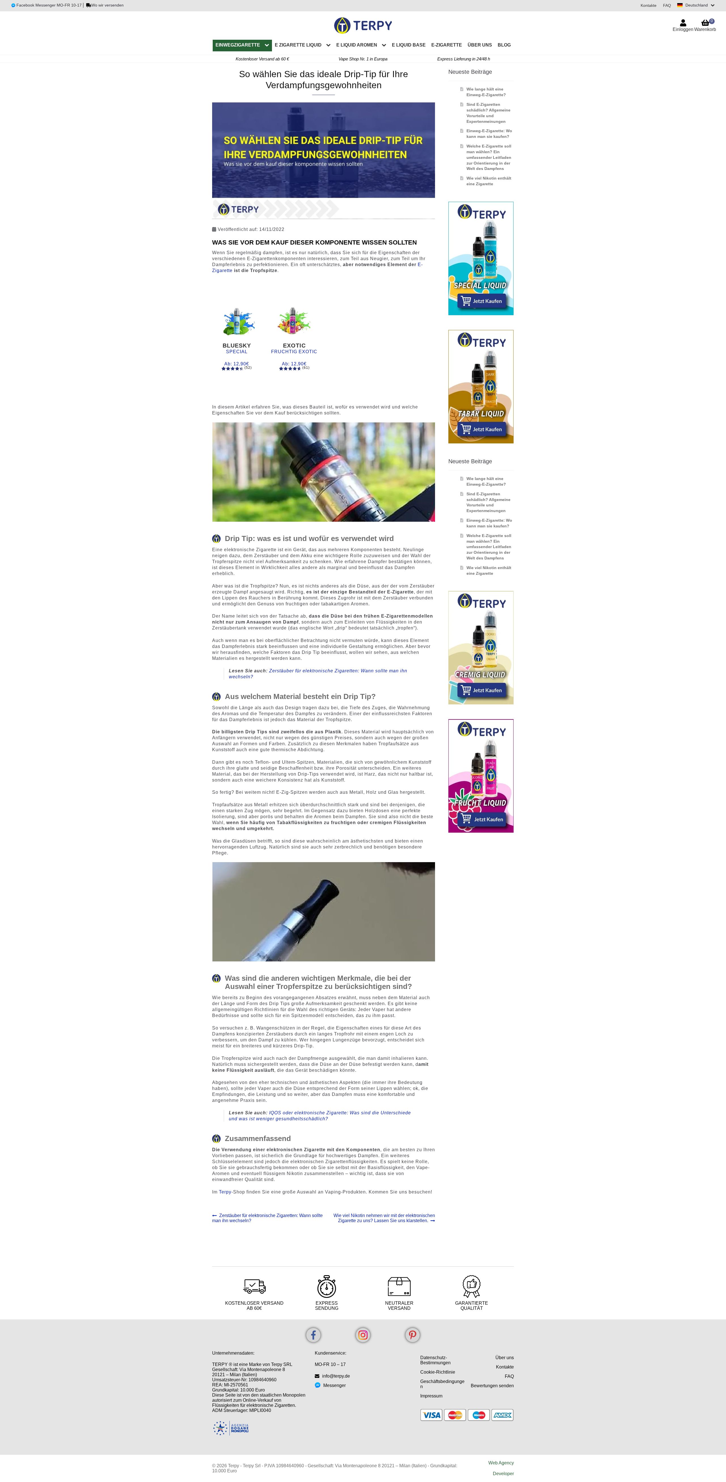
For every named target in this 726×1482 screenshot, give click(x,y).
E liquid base (409, 45)
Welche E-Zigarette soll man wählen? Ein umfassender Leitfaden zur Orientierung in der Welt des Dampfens (489, 157)
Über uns (480, 45)
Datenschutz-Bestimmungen (435, 1360)
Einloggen (683, 29)
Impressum (431, 1395)
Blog (504, 45)
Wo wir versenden (107, 5)
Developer (503, 1473)
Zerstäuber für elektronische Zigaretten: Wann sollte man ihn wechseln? (267, 1218)
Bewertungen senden (492, 1385)
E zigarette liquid (298, 45)
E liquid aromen (356, 45)
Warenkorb (705, 25)
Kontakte (649, 5)
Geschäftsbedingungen (442, 1384)
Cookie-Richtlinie (437, 1372)
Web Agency (501, 1462)
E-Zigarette (446, 45)
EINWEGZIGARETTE (238, 45)
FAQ (667, 5)
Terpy (225, 1192)
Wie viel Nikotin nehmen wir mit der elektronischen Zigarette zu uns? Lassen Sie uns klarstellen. (384, 1218)
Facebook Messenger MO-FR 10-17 (48, 5)
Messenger (334, 1385)
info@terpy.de (336, 1376)
